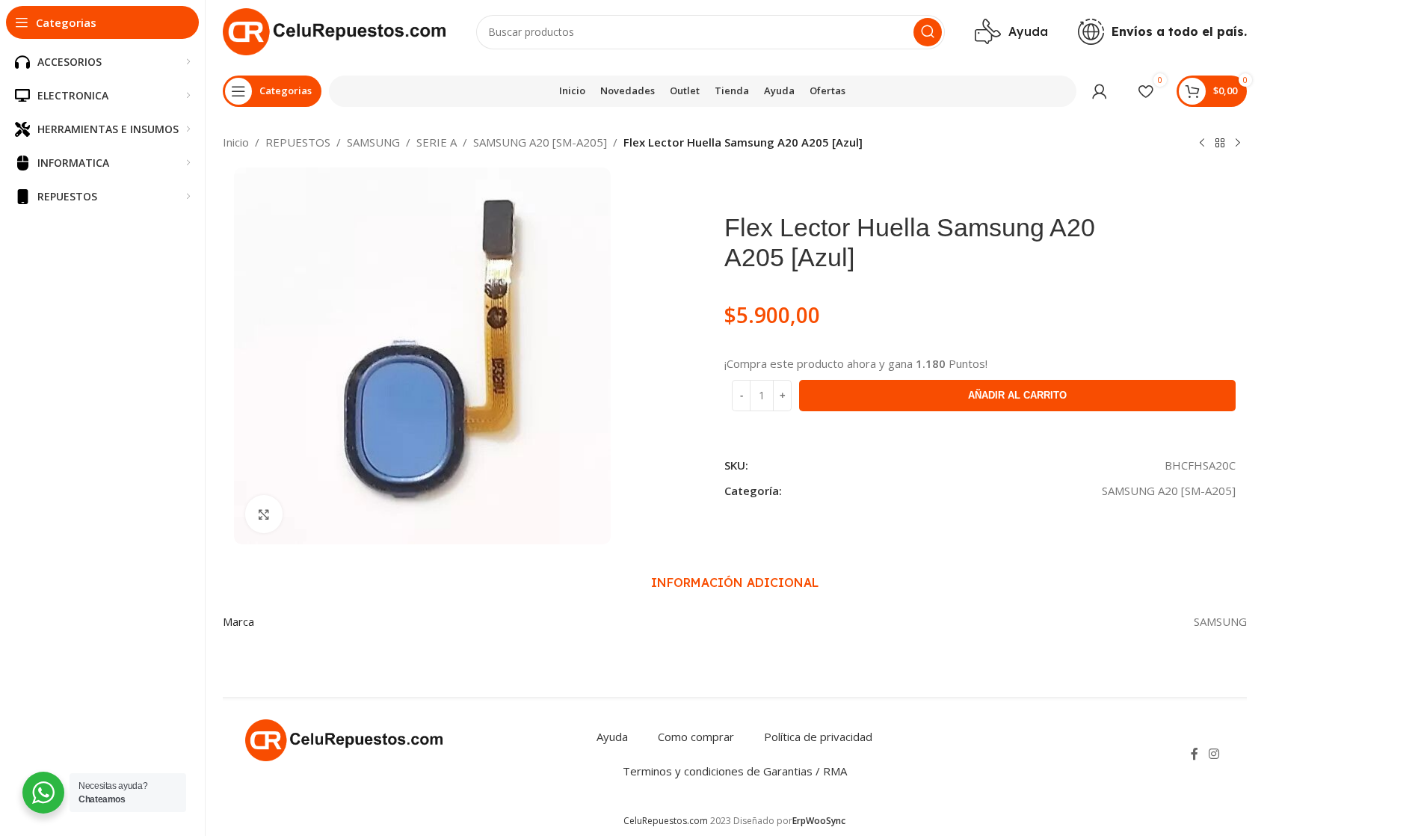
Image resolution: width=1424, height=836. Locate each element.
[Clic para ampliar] (264, 513)
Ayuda (612, 736)
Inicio (236, 142)
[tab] (735, 582)
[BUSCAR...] (927, 32)
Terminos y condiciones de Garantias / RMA (735, 770)
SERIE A (436, 142)
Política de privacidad (818, 736)
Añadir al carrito (1017, 395)
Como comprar (696, 736)
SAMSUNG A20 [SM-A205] (540, 142)
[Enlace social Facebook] (1194, 754)
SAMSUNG (373, 142)
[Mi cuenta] (1099, 91)
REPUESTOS (297, 142)
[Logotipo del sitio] (334, 30)
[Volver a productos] (1220, 144)
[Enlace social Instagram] (1213, 754)
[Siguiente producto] (1238, 144)
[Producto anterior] (1202, 144)
